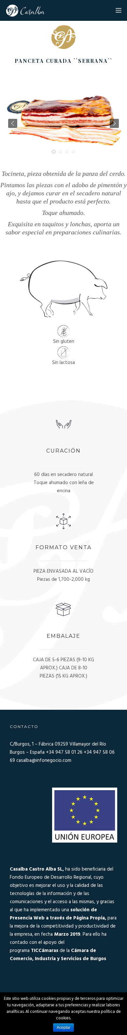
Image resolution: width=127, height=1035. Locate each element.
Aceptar (63, 1027)
